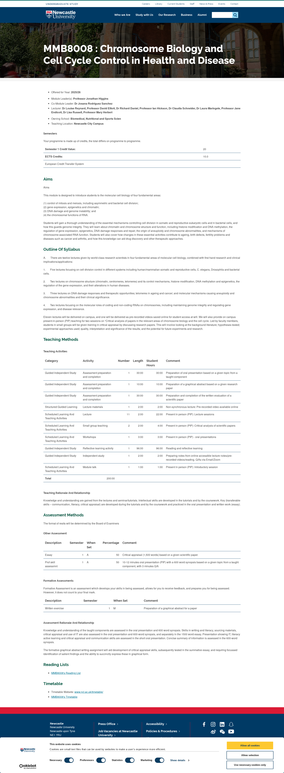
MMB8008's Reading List (66, 673)
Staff (192, 4)
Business (186, 14)
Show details (177, 760)
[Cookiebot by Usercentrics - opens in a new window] (27, 766)
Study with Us (144, 14)
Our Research (167, 14)
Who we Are (122, 14)
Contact (234, 4)
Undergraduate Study (62, 4)
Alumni (202, 14)
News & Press (206, 4)
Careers (146, 4)
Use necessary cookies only (250, 764)
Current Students (176, 4)
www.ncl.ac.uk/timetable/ (88, 692)
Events (221, 4)
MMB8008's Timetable (64, 697)
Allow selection (250, 755)
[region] (142, 421)
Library (158, 4)
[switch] (101, 760)
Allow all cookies (250, 745)
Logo (61, 15)
